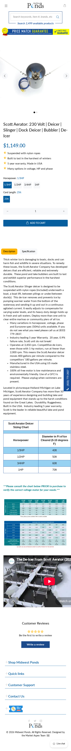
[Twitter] (35, 721)
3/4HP (27, 185)
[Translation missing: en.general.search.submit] (57, 17)
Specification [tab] (28, 251)
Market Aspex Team (36, 736)
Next (66, 76)
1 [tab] (34, 112)
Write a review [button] (35, 644)
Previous (5, 76)
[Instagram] (41, 721)
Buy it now (35, 233)
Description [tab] (9, 251)
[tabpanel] (35, 74)
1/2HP (17, 185)
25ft (6, 199)
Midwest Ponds (23, 732)
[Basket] (65, 5)
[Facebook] (29, 721)
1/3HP (7, 185)
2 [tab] (36, 112)
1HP (37, 185)
